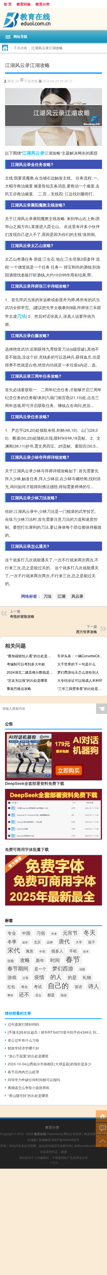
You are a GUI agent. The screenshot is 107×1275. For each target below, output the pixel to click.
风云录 (38, 153)
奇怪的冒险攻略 (22, 616)
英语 (78, 986)
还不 (24, 994)
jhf (17, 81)
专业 (11, 933)
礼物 (87, 977)
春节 (73, 959)
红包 (11, 986)
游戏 (11, 977)
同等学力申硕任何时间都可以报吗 (34, 1079)
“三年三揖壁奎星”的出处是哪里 (81, 688)
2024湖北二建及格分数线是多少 (31, 672)
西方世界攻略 (86, 631)
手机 (73, 951)
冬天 (90, 932)
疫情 (39, 976)
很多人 (57, 951)
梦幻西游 (62, 968)
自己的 (58, 985)
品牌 (50, 942)
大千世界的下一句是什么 (76, 663)
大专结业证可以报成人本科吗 (80, 680)
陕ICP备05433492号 (65, 1140)
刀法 (21, 316)
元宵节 (70, 932)
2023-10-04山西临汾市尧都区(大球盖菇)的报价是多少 (49, 1063)
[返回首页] (101, 1115)
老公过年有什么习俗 (23, 1040)
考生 (24, 986)
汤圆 (82, 969)
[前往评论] (101, 1128)
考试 (38, 986)
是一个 (40, 969)
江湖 (26, 153)
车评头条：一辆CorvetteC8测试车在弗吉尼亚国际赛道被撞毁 (81, 655)
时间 (55, 959)
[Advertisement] (53, 1222)
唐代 (64, 941)
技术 (86, 951)
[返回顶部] (101, 1140)
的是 (72, 977)
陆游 (64, 995)
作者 (54, 933)
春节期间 (17, 968)
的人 (56, 976)
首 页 (8, 3)
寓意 (29, 951)
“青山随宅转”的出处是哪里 (28, 1095)
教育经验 (24, 3)
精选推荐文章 (93, 1134)
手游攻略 (20, 47)
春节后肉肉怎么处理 (23, 1071)
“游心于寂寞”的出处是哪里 (28, 1055)
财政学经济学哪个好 (23, 1048)
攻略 (25, 959)
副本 (25, 942)
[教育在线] (53, 19)
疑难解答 (45, 1140)
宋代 (13, 949)
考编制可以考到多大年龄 (26, 663)
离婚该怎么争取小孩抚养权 (29, 1087)
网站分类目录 (73, 1134)
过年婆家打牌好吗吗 (23, 1024)
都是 (51, 994)
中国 (26, 933)
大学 (79, 942)
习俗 (40, 933)
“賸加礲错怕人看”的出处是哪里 (30, 655)
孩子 (91, 941)
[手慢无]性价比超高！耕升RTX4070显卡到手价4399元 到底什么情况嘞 (55, 1032)
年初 (42, 951)
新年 (40, 960)
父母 (25, 978)
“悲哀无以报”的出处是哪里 (27, 680)
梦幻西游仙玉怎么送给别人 (78, 672)
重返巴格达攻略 (19, 688)
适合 (38, 995)
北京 (37, 941)
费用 (10, 995)
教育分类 (43, 3)
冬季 (11, 941)
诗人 (93, 986)
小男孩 (53, 1163)
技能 (10, 960)
